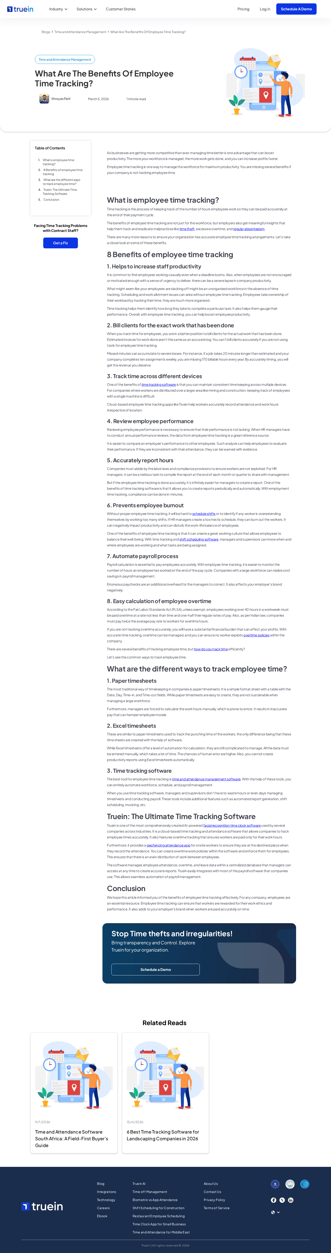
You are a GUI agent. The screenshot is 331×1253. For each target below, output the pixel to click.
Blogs (46, 32)
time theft (187, 229)
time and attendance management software (206, 779)
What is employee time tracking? (58, 162)
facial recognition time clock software (232, 825)
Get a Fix (60, 242)
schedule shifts (203, 513)
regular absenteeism (248, 229)
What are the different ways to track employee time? (61, 182)
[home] (20, 9)
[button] (59, 9)
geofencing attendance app (168, 845)
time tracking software (158, 384)
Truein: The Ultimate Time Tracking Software (60, 191)
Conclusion (51, 199)
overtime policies (256, 635)
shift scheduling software (198, 539)
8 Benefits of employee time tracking (63, 172)
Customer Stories (121, 9)
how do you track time (211, 649)
